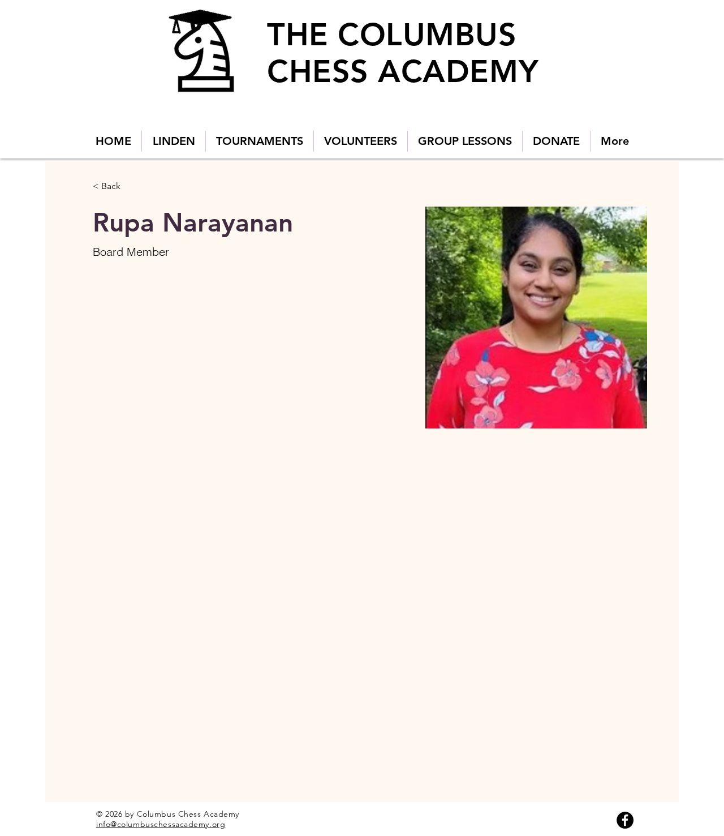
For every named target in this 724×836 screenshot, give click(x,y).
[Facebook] (625, 820)
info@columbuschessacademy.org (160, 824)
